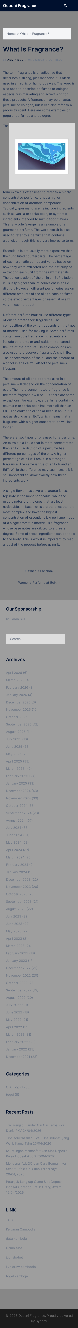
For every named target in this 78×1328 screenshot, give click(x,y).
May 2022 (13, 1020)
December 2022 (18, 968)
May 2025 (13, 754)
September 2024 (19, 813)
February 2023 (17, 953)
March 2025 (15, 769)
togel (10, 1095)
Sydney (41, 1321)
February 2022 (17, 1042)
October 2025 (16, 717)
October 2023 (16, 894)
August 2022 (16, 998)
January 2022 (16, 1049)
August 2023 (16, 909)
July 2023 (13, 916)
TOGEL (11, 1220)
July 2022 (13, 1005)
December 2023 (18, 879)
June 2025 (14, 746)
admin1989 (15, 59)
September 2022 (19, 990)
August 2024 (16, 820)
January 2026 (16, 695)
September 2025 (19, 724)
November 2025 (18, 709)
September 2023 (19, 901)
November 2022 (18, 975)
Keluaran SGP (16, 619)
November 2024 (18, 798)
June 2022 (14, 1012)
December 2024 (18, 791)
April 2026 (14, 673)
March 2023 (15, 946)
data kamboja (16, 1238)
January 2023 (16, 961)
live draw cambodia (21, 1267)
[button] (65, 5)
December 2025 (18, 702)
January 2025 (16, 783)
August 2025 (16, 732)
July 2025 (13, 739)
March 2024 (15, 857)
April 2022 (14, 1027)
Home (11, 34)
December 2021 (18, 1057)
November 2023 (18, 887)
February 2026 (17, 687)
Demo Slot (14, 1248)
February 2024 (17, 865)
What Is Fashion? (40, 571)
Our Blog (56, 59)
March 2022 (15, 1034)
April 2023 (14, 939)
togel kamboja (17, 1276)
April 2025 (14, 761)
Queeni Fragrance (20, 5)
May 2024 (13, 842)
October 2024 (16, 806)
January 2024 (16, 872)
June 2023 (14, 924)
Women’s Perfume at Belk (37, 582)
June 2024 (14, 835)
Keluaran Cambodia (20, 1229)
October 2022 (16, 983)
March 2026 (15, 680)
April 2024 (14, 850)
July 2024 (13, 828)
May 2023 (13, 931)
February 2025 (17, 776)
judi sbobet (14, 1257)
